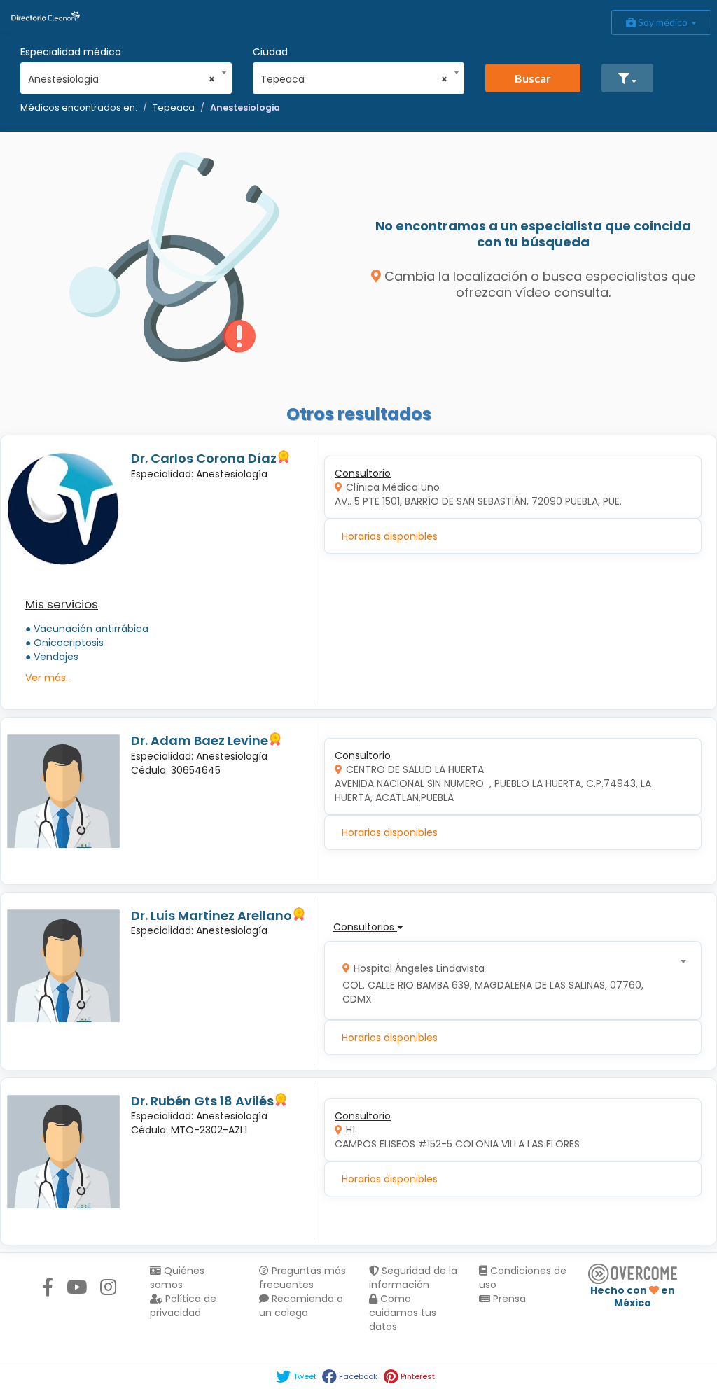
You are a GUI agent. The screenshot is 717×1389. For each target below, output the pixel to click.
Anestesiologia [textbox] (121, 79)
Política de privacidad (183, 1306)
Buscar (533, 78)
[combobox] (121, 75)
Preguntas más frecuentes (302, 1278)
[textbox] (508, 980)
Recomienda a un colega (301, 1306)
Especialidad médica (70, 52)
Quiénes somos (177, 1278)
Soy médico (663, 22)
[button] (627, 78)
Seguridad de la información (413, 1278)
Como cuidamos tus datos (402, 1313)
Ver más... (48, 678)
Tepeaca (174, 107)
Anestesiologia (245, 107)
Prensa (508, 1299)
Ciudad (270, 52)
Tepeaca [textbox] (353, 79)
